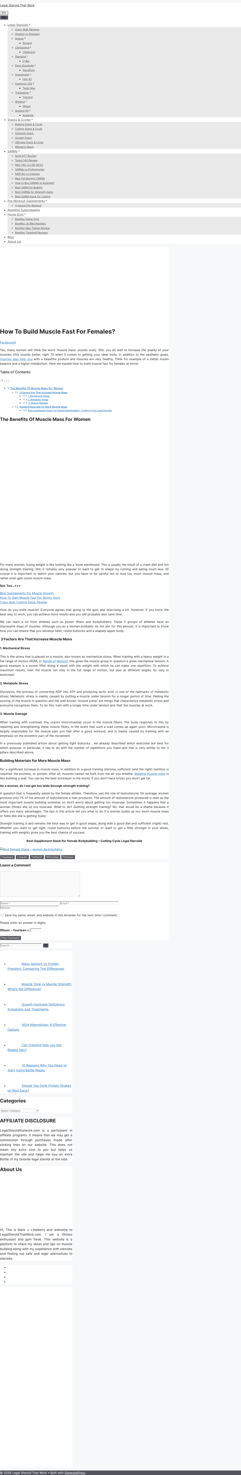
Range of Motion (55, 661)
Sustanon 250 (23, 83)
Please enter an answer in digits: (23, 923)
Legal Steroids (18, 25)
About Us (14, 241)
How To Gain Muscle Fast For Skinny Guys (30, 598)
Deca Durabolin (24, 65)
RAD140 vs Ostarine (27, 173)
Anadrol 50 (22, 110)
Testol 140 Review (26, 160)
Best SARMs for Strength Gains (34, 192)
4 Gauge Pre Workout (28, 205)
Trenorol (28, 97)
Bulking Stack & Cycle (28, 124)
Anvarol (27, 43)
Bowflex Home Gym (27, 219)
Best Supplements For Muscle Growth (26, 593)
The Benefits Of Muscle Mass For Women (36, 388)
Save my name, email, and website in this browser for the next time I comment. (61, 915)
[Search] (45, 945)
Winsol (27, 106)
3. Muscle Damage (38, 403)
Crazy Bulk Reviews (27, 29)
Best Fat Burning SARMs (30, 178)
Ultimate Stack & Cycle (29, 142)
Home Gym (16, 214)
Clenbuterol (22, 47)
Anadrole (28, 115)
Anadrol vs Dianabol (27, 34)
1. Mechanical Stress (39, 396)
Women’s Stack (24, 146)
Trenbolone (22, 92)
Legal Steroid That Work (17, 5)
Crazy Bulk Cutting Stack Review (23, 602)
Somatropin (22, 74)
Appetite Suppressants (24, 210)
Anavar (19, 38)
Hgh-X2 (27, 79)
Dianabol (20, 56)
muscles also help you (16, 359)
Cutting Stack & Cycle (28, 128)
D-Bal (26, 61)
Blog (11, 237)
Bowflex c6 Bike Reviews (30, 223)
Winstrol (20, 101)
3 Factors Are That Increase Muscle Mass (43, 392)
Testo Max (29, 88)
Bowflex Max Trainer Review (32, 228)
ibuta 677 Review (25, 155)
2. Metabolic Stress (38, 399)
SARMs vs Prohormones (29, 169)
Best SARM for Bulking (29, 187)
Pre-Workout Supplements (26, 201)
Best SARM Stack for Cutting (32, 196)
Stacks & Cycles (19, 119)
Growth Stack (23, 137)
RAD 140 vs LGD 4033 (29, 164)
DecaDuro (29, 70)
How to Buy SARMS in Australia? (34, 182)
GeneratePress (75, 1473)
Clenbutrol (29, 52)
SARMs (13, 151)
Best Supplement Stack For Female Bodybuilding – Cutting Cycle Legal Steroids (70, 410)
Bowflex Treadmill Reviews (31, 232)
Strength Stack (24, 133)
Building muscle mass (150, 774)
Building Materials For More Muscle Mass (43, 406)
